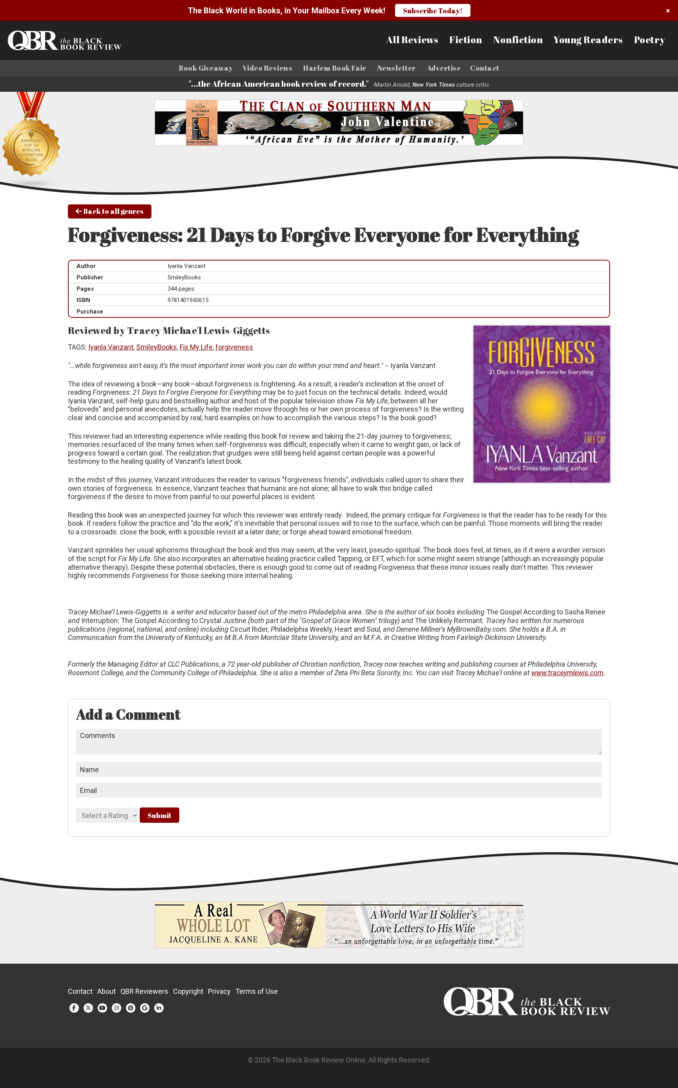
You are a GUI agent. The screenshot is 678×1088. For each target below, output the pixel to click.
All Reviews (412, 40)
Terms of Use (256, 991)
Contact (484, 68)
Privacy (219, 991)
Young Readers (588, 40)
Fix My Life (196, 347)
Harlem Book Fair (334, 68)
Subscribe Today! (433, 10)
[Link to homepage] (80, 40)
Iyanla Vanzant (110, 347)
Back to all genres (113, 211)
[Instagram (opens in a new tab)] (116, 1008)
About (106, 991)
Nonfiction (518, 40)
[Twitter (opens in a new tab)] (88, 1008)
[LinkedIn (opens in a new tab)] (159, 1008)
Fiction (465, 40)
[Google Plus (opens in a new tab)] (144, 1008)
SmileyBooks (156, 347)
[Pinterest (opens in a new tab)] (130, 1008)
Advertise (444, 68)
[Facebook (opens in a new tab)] (74, 1008)
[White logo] (527, 1013)
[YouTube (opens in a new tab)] (102, 1008)
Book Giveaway (206, 68)
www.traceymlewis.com (567, 673)
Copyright (188, 991)
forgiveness (234, 347)
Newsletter (396, 68)
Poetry (649, 40)
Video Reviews (267, 68)
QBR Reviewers (144, 991)
